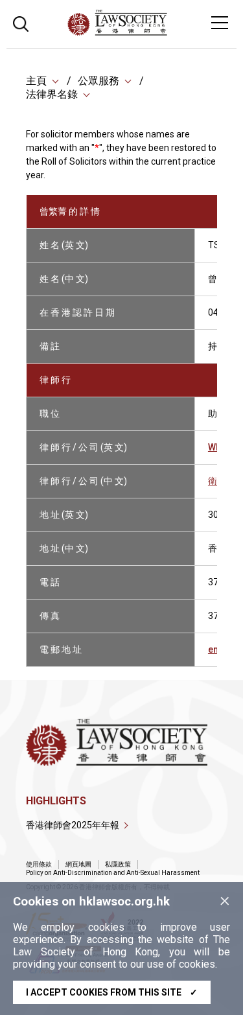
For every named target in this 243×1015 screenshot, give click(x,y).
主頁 (36, 81)
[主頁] (152, 32)
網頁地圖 (78, 864)
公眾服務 (98, 81)
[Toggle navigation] (219, 22)
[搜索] (21, 22)
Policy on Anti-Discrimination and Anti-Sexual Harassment (113, 872)
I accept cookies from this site (112, 992)
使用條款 (39, 864)
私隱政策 (118, 864)
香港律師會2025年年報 (72, 825)
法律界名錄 (52, 94)
